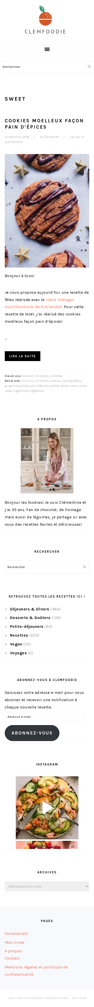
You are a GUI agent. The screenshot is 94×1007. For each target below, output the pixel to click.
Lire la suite (22, 356)
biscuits (27, 380)
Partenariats (16, 933)
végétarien (37, 391)
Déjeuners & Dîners (29, 609)
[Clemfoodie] (47, 37)
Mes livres (15, 942)
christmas (42, 380)
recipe (64, 386)
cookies (56, 380)
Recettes (57, 376)
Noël (26, 386)
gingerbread (13, 386)
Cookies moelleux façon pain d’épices (44, 124)
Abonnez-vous (32, 733)
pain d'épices (39, 386)
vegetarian (21, 391)
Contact (12, 958)
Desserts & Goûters (36, 376)
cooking (67, 380)
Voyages (18, 652)
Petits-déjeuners (27, 626)
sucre (82, 386)
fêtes (77, 380)
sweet (9, 391)
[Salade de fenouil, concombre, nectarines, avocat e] (47, 807)
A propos (13, 951)
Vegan (16, 644)
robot (73, 386)
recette (54, 386)
